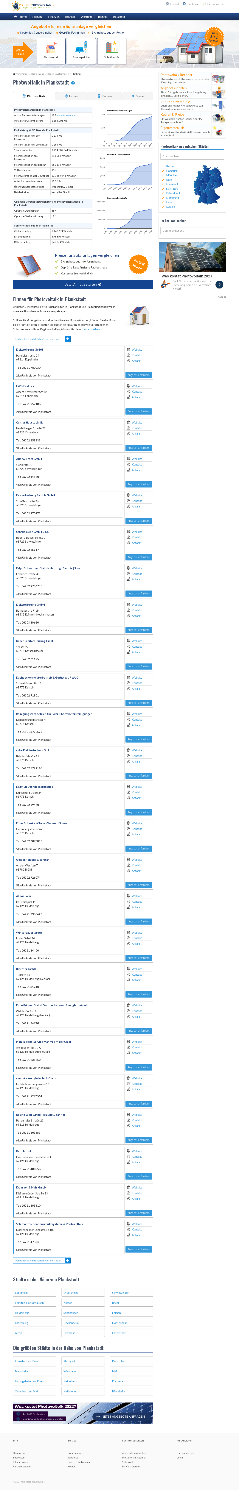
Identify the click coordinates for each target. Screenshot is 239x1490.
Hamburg (172, 170)
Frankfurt (172, 184)
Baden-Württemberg (58, 73)
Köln (169, 179)
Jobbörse (192, 4)
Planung (37, 16)
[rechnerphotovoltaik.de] (32, 5)
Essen (169, 202)
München (172, 175)
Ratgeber (119, 16)
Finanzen (54, 16)
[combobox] (192, 156)
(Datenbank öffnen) (66, 115)
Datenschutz (20, 1453)
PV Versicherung (131, 1466)
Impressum (19, 1457)
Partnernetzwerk (22, 1466)
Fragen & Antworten (79, 1462)
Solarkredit (128, 1462)
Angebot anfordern (139, 375)
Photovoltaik (21, 73)
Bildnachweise (20, 1462)
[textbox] (192, 156)
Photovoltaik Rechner (134, 1457)
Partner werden (215, 4)
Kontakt (137, 355)
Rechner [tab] (106, 96)
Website (137, 349)
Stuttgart (172, 188)
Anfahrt (137, 360)
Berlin (170, 166)
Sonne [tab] (139, 96)
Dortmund (172, 197)
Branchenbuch (75, 1453)
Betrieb (70, 16)
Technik (102, 16)
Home (22, 16)
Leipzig (170, 206)
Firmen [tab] (73, 96)
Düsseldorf (173, 193)
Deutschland (37, 73)
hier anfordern (91, 329)
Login (180, 1457)
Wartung (86, 16)
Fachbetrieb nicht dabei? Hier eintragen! (38, 339)
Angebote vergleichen (134, 1453)
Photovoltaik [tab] (36, 96)
